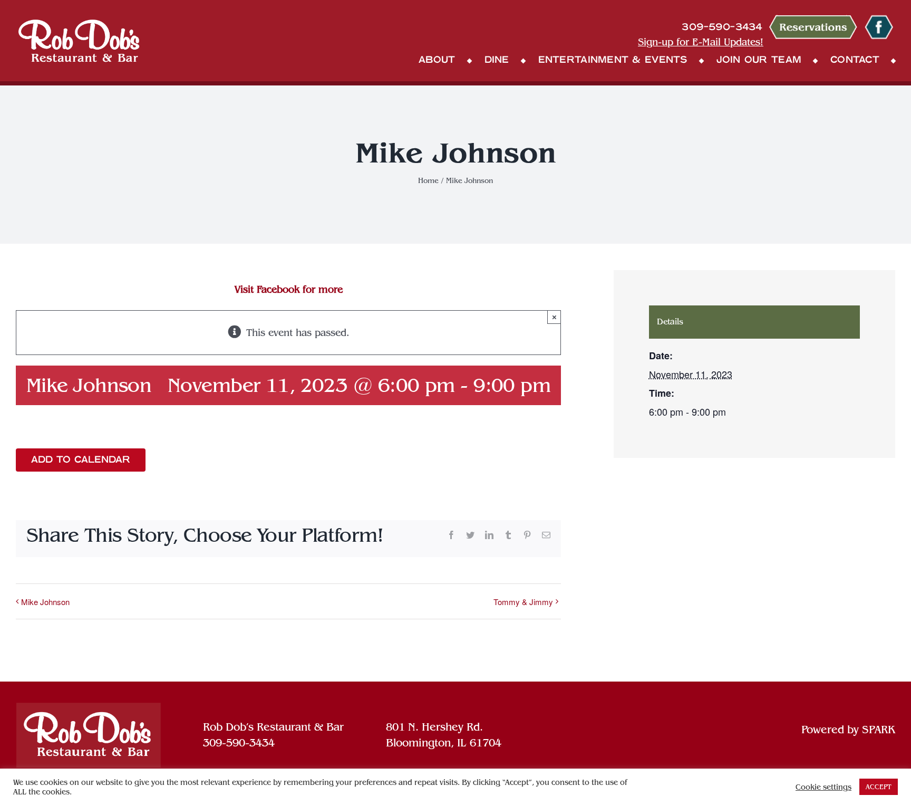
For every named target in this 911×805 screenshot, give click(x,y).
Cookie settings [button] (823, 787)
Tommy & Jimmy (523, 601)
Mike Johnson (45, 601)
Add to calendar (80, 460)
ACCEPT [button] (878, 787)
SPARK (878, 729)
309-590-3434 (239, 742)
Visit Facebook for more (289, 289)
